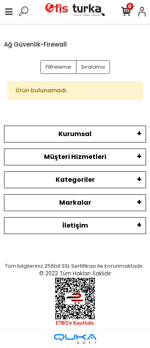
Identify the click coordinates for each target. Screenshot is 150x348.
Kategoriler (75, 179)
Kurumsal (75, 133)
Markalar (75, 202)
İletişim (75, 225)
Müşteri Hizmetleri (75, 156)
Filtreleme (58, 67)
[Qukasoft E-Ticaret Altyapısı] (75, 339)
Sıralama (93, 67)
